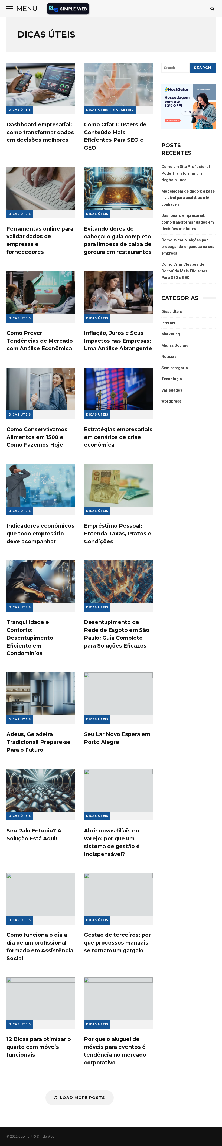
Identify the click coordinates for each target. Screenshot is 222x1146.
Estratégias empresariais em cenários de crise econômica (118, 389)
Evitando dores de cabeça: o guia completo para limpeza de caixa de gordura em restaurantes (118, 188)
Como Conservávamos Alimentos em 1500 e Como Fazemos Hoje (40, 389)
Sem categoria (174, 368)
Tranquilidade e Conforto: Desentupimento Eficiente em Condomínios (40, 581)
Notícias (169, 356)
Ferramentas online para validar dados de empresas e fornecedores (40, 188)
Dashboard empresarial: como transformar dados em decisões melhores (40, 84)
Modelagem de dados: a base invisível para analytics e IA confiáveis (188, 198)
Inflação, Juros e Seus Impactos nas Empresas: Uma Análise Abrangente (118, 292)
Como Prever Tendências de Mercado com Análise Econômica (40, 292)
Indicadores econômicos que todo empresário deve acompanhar (40, 485)
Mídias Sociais (174, 345)
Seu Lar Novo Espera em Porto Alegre (118, 693)
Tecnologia (171, 379)
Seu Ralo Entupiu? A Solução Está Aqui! (40, 790)
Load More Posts (82, 1097)
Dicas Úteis (20, 110)
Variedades (171, 390)
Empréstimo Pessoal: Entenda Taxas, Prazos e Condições (118, 485)
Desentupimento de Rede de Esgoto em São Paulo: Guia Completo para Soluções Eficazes (118, 581)
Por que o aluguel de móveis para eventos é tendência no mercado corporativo (118, 998)
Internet (168, 323)
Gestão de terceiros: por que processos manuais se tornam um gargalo (118, 894)
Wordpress (171, 401)
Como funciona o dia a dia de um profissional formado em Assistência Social (40, 894)
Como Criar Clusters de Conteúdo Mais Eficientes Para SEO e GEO (118, 84)
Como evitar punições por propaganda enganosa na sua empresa (187, 246)
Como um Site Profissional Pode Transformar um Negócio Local (185, 173)
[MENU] (9, 8)
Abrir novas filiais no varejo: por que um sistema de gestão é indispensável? (118, 790)
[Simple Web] (68, 10)
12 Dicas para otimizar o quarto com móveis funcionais (40, 998)
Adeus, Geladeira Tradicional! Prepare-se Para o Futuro (40, 693)
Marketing (123, 110)
